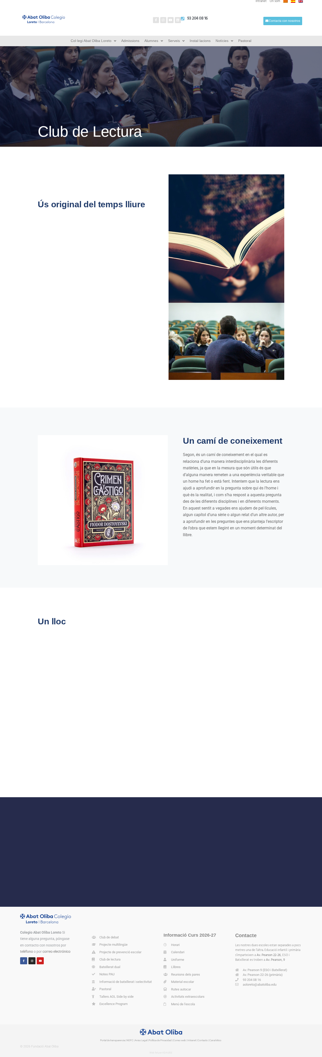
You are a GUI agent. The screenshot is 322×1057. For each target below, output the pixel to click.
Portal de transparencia (112, 1040)
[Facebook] (23, 960)
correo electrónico (56, 951)
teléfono (26, 951)
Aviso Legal (141, 1040)
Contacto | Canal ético (209, 1040)
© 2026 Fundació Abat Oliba (39, 1046)
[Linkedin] (178, 20)
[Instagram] (163, 20)
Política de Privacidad (160, 1040)
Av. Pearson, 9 (275, 960)
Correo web (179, 1040)
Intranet (191, 1040)
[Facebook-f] (156, 20)
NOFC (130, 1040)
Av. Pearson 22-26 (269, 955)
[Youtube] (171, 20)
